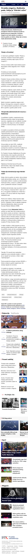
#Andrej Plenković (11, 294)
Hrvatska (13, 4)
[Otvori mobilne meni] (26, 1)
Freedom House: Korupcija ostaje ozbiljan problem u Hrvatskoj (10, 45)
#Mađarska (5, 299)
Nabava (8, 547)
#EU (3, 294)
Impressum (14, 552)
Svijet (22, 4)
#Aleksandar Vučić (6, 297)
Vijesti (3, 4)
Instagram (13, 308)
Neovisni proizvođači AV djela (9, 549)
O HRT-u (4, 546)
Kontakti (22, 551)
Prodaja (4, 547)
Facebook (3, 308)
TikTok (18, 308)
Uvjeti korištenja (15, 551)
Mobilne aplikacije (6, 552)
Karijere (16, 546)
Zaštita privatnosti (6, 551)
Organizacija (10, 546)
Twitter (8, 308)
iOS (23, 305)
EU (18, 4)
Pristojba (21, 546)
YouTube (22, 308)
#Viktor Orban (18, 297)
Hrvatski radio (14, 547)
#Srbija (21, 294)
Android (3, 306)
